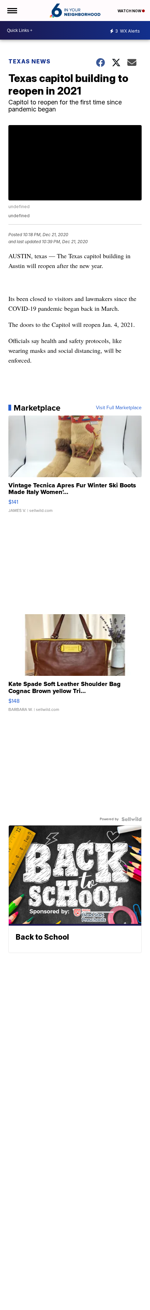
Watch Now (130, 11)
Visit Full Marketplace (119, 407)
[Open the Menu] (11, 10)
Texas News (29, 61)
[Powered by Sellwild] (131, 819)
